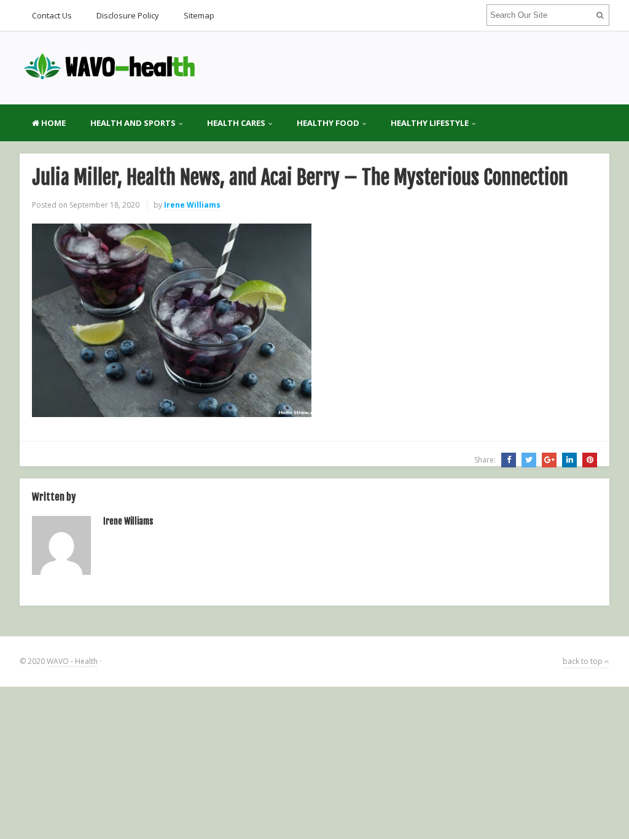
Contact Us (52, 15)
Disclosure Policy (127, 15)
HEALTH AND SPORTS (133, 122)
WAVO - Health (72, 661)
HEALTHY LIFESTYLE (430, 122)
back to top (583, 661)
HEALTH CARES (236, 122)
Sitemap (199, 15)
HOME (52, 122)
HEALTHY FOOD (328, 122)
